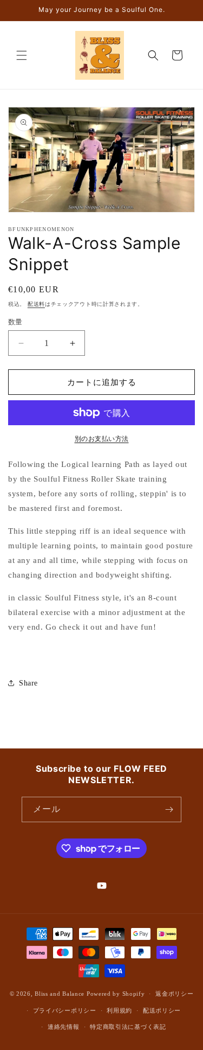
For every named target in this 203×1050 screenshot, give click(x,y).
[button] (22, 55)
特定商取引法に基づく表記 (128, 1026)
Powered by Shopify (116, 993)
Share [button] (28, 683)
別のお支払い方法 (102, 439)
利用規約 (119, 1010)
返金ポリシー (174, 993)
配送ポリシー (162, 1010)
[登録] (169, 809)
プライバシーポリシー (64, 1010)
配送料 (36, 304)
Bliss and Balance (59, 993)
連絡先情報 (64, 1026)
